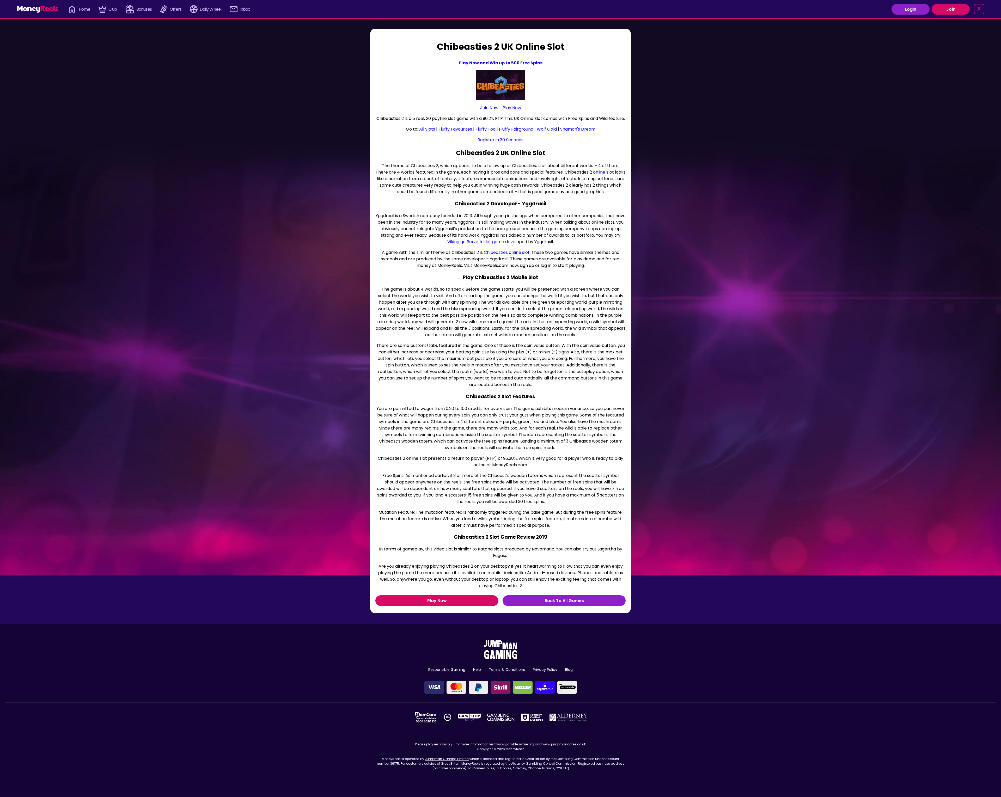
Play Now (512, 108)
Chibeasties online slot (507, 252)
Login (910, 9)
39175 (394, 763)
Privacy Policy (545, 669)
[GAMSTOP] (469, 717)
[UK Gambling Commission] (500, 717)
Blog (569, 669)
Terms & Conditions (507, 669)
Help (477, 669)
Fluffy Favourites (455, 129)
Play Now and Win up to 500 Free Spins (500, 63)
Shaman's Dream (577, 129)
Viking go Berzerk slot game (475, 242)
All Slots (427, 129)
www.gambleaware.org (515, 744)
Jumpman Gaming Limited (447, 759)
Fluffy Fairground (516, 129)
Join (950, 9)
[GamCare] (425, 717)
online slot (603, 172)
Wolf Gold (547, 129)
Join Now (489, 108)
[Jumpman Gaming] (500, 657)
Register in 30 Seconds (500, 140)
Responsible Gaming (446, 669)
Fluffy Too (485, 129)
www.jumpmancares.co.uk (564, 744)
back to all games (564, 601)
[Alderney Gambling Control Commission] (568, 717)
